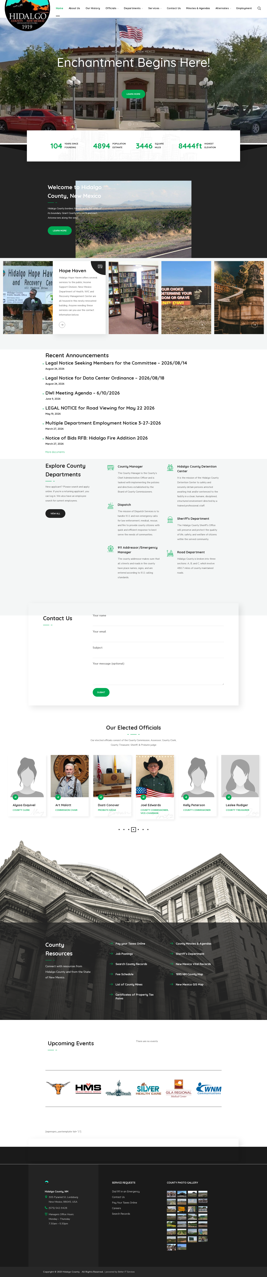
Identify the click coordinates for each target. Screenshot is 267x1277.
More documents (55, 452)
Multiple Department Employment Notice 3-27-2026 (103, 423)
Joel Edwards (65, 805)
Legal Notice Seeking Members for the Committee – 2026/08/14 (116, 363)
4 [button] (133, 829)
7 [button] (148, 829)
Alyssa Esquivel (237, 805)
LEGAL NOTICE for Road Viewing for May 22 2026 (100, 408)
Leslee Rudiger (152, 805)
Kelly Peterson (109, 805)
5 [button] (138, 829)
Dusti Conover (23, 805)
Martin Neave (193, 805)
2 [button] (124, 829)
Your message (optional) (108, 663)
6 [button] (143, 829)
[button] (259, 8)
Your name (99, 615)
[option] (27, 789)
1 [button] (119, 829)
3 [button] (128, 829)
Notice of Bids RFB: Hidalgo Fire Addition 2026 (96, 438)
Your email (99, 631)
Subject (97, 647)
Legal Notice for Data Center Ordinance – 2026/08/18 (104, 378)
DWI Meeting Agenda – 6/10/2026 (82, 393)
